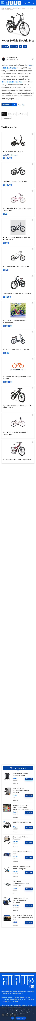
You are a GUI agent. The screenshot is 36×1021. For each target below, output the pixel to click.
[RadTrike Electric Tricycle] (18, 141)
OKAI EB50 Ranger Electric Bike (15, 181)
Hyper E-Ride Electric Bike (12, 82)
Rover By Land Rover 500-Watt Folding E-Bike (15, 321)
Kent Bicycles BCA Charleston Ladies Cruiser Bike (17, 209)
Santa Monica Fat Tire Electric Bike (16, 266)
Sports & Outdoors (19, 8)
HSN (14, 893)
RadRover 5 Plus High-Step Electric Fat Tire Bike (16, 238)
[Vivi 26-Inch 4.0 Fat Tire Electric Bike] (18, 283)
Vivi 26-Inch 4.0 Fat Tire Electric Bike (17, 293)
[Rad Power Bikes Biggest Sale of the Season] (18, 366)
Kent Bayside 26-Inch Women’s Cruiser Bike (15, 433)
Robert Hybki (11, 58)
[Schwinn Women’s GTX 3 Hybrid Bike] (18, 449)
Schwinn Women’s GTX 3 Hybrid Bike (17, 459)
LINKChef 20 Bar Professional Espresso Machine (21, 790)
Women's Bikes (7, 118)
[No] (33, 1014)
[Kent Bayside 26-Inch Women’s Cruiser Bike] (18, 422)
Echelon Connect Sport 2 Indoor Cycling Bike (22, 868)
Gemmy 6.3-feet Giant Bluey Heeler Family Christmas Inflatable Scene (23, 807)
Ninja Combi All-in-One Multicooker (21, 838)
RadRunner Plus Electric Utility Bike (16, 349)
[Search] (24, 2)
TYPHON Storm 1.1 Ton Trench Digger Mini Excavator (20, 900)
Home (4, 8)
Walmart (15, 783)
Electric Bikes (12, 114)
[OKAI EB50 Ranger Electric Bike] (18, 171)
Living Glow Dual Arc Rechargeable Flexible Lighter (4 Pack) (21, 883)
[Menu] (2, 2)
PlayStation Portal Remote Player (22, 853)
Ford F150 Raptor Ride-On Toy (22, 823)
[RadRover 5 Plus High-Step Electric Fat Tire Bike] (18, 227)
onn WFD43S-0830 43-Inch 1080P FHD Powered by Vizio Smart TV (23, 917)
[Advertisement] (18, 743)
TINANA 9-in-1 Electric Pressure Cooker (20, 774)
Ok (13, 1018)
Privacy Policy (20, 1018)
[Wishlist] (33, 2)
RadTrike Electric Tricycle (13, 151)
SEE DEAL (29, 779)
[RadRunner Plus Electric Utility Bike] (18, 339)
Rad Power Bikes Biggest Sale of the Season (17, 377)
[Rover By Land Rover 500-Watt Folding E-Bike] (18, 310)
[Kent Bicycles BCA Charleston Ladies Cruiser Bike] (18, 198)
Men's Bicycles (22, 114)
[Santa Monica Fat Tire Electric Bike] (18, 256)
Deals (9, 8)
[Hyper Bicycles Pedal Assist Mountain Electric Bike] (18, 395)
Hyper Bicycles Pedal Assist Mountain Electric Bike (17, 406)
